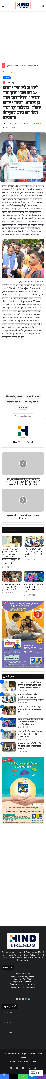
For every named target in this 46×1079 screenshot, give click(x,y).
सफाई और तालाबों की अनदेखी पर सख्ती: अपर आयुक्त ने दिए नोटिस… (30, 746)
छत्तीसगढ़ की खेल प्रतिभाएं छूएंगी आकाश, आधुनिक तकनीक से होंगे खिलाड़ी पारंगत (34, 553)
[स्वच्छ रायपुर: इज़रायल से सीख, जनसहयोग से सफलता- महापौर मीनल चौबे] (34, 576)
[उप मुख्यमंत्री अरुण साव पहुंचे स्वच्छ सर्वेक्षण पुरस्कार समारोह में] (12, 576)
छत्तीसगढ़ (13, 72)
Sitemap (32, 1062)
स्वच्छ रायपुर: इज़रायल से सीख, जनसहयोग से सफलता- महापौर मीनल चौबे (33, 588)
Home (6, 72)
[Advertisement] (23, 37)
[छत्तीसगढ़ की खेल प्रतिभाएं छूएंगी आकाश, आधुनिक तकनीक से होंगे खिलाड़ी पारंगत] (34, 541)
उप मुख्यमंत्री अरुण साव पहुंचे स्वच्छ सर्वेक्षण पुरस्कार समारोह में (11, 587)
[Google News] (23, 416)
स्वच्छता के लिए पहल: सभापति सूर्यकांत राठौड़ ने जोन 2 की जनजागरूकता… (30, 734)
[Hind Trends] (23, 5)
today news (32, 401)
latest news (14, 401)
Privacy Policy (22, 1062)
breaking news (14, 396)
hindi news (33, 396)
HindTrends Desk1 (12, 124)
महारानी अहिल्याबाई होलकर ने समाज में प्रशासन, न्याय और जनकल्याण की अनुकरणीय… (31, 685)
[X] (19, 999)
